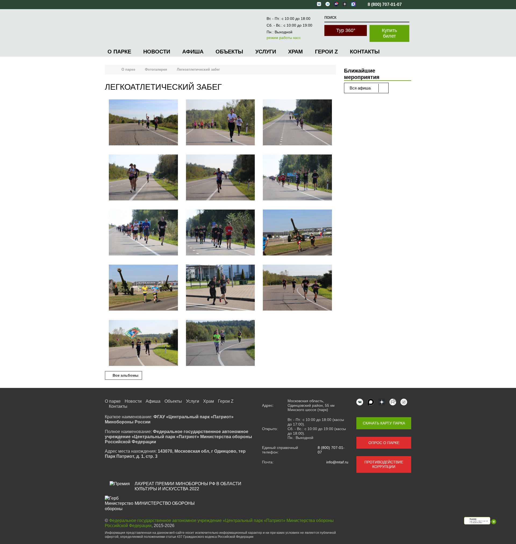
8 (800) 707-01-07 (331, 449)
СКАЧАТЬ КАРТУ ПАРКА (384, 423)
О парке (119, 52)
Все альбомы (125, 375)
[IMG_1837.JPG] (297, 122)
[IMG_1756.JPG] (143, 122)
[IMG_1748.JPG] (220, 343)
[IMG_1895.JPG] (143, 233)
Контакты (365, 52)
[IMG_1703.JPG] (297, 288)
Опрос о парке (383, 443)
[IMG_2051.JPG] (143, 288)
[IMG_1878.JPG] (297, 177)
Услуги (265, 52)
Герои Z (326, 52)
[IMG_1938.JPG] (220, 233)
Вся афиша (361, 88)
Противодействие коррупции (383, 464)
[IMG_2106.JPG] (220, 288)
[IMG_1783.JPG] (220, 122)
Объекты (229, 52)
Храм (295, 52)
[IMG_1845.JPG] (220, 177)
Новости (156, 52)
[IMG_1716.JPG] (143, 343)
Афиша (192, 52)
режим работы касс (284, 37)
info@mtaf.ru (337, 462)
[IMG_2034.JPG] (297, 233)
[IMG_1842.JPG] (143, 177)
